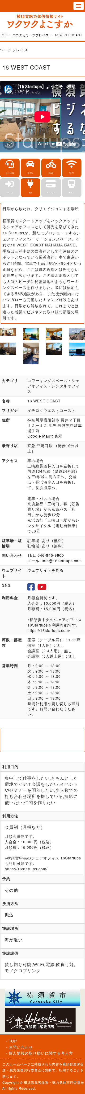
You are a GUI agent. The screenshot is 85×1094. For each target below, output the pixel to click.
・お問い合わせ (19, 1047)
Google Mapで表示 (44, 436)
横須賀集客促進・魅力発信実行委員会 (54, 1082)
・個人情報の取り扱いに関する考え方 (39, 1053)
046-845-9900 (51, 555)
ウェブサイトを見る (45, 570)
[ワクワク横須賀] (42, 21)
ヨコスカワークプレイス (31, 35)
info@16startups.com (62, 560)
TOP (3, 35)
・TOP (11, 1041)
